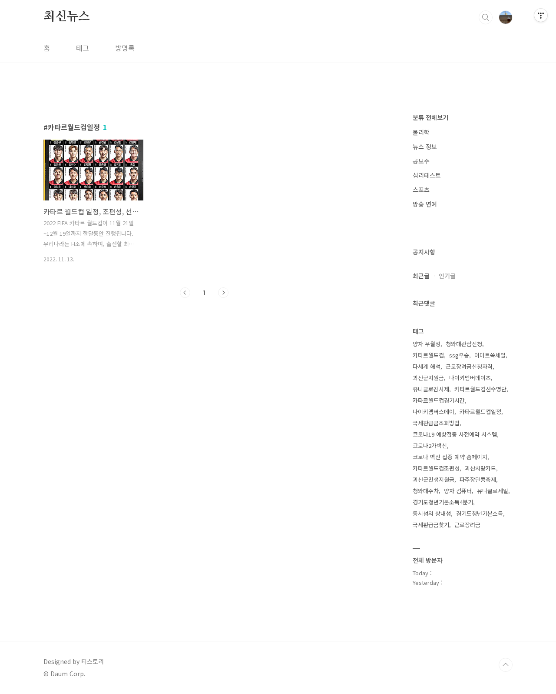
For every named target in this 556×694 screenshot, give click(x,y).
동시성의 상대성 (432, 513)
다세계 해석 (426, 366)
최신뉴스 (66, 17)
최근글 (421, 275)
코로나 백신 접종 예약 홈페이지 (450, 457)
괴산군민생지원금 (433, 479)
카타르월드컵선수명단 (480, 389)
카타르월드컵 (428, 355)
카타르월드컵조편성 (436, 468)
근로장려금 (467, 524)
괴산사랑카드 (480, 468)
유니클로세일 (492, 491)
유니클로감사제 (431, 389)
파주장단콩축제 (478, 479)
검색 (485, 17)
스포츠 (421, 189)
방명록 (125, 48)
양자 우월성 (426, 344)
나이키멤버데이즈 (470, 378)
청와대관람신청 (464, 344)
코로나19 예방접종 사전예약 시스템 (455, 434)
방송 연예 (425, 204)
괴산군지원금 (428, 378)
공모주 (421, 161)
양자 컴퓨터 (458, 491)
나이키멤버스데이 (433, 411)
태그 (82, 48)
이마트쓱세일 (490, 355)
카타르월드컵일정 (480, 411)
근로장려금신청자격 (469, 366)
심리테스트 (427, 175)
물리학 (421, 132)
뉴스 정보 (425, 146)
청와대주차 (426, 491)
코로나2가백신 (430, 445)
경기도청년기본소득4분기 (443, 502)
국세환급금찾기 (431, 524)
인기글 (447, 275)
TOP (506, 665)
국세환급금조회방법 (436, 423)
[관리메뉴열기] (540, 15)
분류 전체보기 (430, 117)
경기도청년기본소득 (479, 513)
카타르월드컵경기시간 (439, 400)
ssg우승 (459, 355)
